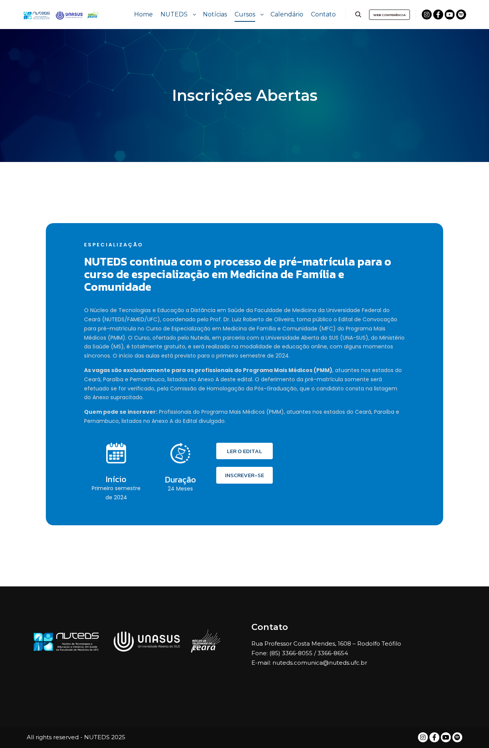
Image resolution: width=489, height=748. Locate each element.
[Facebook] (438, 14)
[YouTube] (450, 14)
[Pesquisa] (358, 14)
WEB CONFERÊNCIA (389, 15)
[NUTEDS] (61, 14)
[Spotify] (461, 14)
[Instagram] (427, 14)
